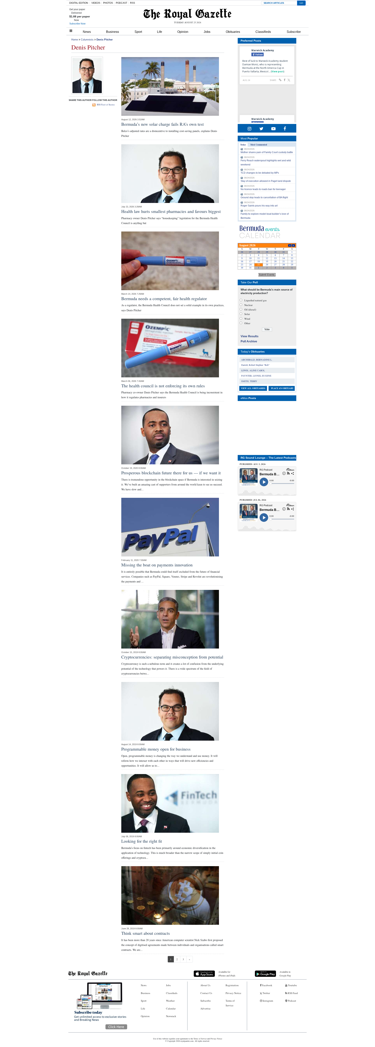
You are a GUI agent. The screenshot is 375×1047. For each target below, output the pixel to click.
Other (247, 323)
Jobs (207, 31)
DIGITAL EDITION (78, 3)
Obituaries (233, 31)
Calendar (171, 1008)
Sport (138, 31)
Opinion (182, 31)
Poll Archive (249, 341)
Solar (247, 314)
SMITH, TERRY (249, 381)
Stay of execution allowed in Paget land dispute (266, 181)
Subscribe (294, 31)
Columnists (87, 39)
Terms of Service (230, 1003)
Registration (232, 985)
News (87, 31)
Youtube (292, 985)
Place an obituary (282, 388)
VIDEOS (95, 3)
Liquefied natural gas (255, 300)
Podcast (291, 1000)
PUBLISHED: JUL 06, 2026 (253, 500)
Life (159, 31)
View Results (249, 336)
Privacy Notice (233, 993)
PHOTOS (108, 3)
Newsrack (171, 1016)
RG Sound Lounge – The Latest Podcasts (268, 457)
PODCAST (121, 3)
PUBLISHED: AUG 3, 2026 (253, 464)
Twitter (266, 993)
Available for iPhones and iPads (226, 973)
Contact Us (206, 993)
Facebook (266, 985)
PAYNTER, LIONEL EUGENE (256, 375)
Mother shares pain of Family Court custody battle (267, 152)
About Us (205, 985)
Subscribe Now (77, 23)
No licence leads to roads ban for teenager (263, 189)
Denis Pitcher (104, 39)
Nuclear (248, 305)
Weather (170, 1000)
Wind (247, 318)
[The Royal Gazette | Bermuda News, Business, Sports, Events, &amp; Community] (187, 14)
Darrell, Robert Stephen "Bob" (255, 364)
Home (74, 39)
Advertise (205, 1008)
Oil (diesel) (250, 309)
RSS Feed (292, 993)
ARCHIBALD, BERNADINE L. (256, 359)
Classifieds (263, 31)
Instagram (267, 1000)
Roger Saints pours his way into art (259, 205)
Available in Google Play (285, 973)
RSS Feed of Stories (106, 104)
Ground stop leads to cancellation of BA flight (264, 197)
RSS (132, 3)
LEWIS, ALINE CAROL (253, 370)
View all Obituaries (253, 388)
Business (112, 31)
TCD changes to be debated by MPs (260, 172)
